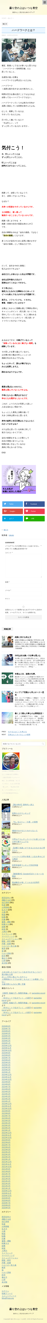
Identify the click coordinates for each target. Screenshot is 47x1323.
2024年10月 (7, 1079)
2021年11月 (6, 1164)
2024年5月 (6, 1092)
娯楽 (3, 929)
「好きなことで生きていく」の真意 (16, 998)
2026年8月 (6, 1026)
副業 (3, 927)
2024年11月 (6, 1077)
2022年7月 (6, 1145)
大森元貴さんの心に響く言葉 (13, 984)
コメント (9, 553)
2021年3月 (6, 1184)
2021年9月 (6, 1169)
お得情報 (5, 907)
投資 (3, 905)
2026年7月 (6, 1029)
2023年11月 (6, 1106)
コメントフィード (9, 1296)
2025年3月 (6, 1067)
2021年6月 (6, 1176)
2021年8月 (6, 1171)
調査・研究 (6, 941)
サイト (7, 599)
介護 (3, 912)
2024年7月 (6, 1087)
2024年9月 (6, 1082)
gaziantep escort (38, 993)
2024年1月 (6, 1101)
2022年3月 (6, 1155)
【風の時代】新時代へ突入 (23, 805)
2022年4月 (6, 1152)
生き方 (4, 910)
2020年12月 (7, 1191)
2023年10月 (7, 1109)
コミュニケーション (10, 939)
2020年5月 (6, 1208)
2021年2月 (6, 1186)
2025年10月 (7, 1050)
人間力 (4, 932)
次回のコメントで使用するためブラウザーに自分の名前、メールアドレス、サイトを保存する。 (23, 611)
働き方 (6, 530)
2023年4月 (6, 1123)
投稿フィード (7, 1294)
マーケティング (8, 936)
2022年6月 (6, 1147)
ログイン (5, 1291)
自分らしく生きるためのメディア (23, 1313)
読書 (3, 919)
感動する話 (6, 900)
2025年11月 (6, 1048)
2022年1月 (6, 1159)
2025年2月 (6, 1070)
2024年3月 (6, 1096)
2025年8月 (6, 1055)
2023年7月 (6, 1116)
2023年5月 (6, 1121)
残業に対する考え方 (23, 637)
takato (11, 535)
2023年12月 (7, 1104)
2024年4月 (6, 1094)
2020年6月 (6, 1205)
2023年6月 (6, 1118)
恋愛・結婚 (6, 944)
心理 (3, 961)
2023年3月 (6, 1125)
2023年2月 (6, 1128)
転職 (3, 917)
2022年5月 (6, 1150)
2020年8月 (6, 1201)
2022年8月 (6, 1142)
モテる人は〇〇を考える (17, 732)
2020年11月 (6, 1193)
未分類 (4, 963)
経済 (3, 956)
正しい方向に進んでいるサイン (14, 977)
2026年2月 (6, 1041)
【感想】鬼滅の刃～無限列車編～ (15, 993)
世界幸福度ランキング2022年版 (25, 865)
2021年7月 (6, 1174)
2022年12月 (7, 1133)
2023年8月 (6, 1113)
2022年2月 (6, 1157)
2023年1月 (6, 1130)
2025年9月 (6, 1053)
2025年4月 (6, 1065)
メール (8, 590)
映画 (3, 915)
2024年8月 (6, 1084)
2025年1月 (6, 1072)
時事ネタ (5, 924)
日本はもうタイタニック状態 (19, 735)
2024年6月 (6, 1089)
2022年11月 (6, 1135)
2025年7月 (6, 1058)
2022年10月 (7, 1138)
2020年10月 (7, 1196)
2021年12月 (7, 1162)
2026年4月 (6, 1036)
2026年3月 (6, 1038)
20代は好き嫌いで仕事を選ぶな (28, 655)
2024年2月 (6, 1099)
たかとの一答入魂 (9, 946)
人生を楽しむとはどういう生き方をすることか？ (22, 972)
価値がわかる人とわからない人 (25, 831)
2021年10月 (7, 1167)
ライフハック (7, 934)
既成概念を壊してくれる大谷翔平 (25, 882)
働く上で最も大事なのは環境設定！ (29, 713)
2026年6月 (6, 1031)
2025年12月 (7, 1046)
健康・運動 (6, 922)
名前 (7, 582)
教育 (3, 949)
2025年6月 (6, 1060)
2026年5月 (6, 1033)
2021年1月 (6, 1188)
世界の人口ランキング (21, 813)
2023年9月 (6, 1111)
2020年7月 (6, 1203)
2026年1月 (6, 1043)
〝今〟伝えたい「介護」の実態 (25, 822)
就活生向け (6, 898)
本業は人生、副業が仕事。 (26, 674)
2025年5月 (6, 1063)
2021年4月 (6, 1181)
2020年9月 (6, 1198)
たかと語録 (6, 953)
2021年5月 (6, 1179)
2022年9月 (6, 1140)
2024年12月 (7, 1075)
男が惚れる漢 (7, 974)
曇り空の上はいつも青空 (23, 8)
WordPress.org (8, 1298)
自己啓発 (5, 903)
